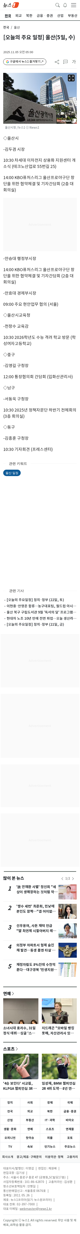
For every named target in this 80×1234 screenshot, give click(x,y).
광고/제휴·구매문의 (29, 1157)
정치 (10, 1103)
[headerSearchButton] (57, 4)
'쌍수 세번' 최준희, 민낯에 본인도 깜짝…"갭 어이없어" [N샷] (36, 911)
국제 (70, 1103)
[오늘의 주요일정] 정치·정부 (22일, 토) (35, 600)
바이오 (70, 1120)
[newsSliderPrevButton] (62, 878)
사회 (30, 1103)
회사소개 (7, 1157)
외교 (30, 1111)
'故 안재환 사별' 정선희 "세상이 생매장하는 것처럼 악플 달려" (36, 892)
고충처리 (72, 1157)
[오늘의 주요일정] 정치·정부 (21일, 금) (35, 624)
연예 (7, 993)
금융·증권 (70, 1111)
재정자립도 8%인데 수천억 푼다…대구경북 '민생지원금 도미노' (36, 969)
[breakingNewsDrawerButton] (65, 4)
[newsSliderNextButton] (73, 878)
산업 (10, 1120)
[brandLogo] (11, 5)
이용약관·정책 (54, 1157)
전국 (6, 27)
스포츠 (9, 1049)
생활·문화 (10, 1129)
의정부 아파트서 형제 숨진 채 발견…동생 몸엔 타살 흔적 (35, 950)
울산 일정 (12, 473)
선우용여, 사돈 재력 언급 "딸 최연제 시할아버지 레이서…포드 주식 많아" (36, 931)
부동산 (30, 1120)
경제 (50, 1103)
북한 (50, 1111)
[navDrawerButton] (73, 4)
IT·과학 (50, 1120)
